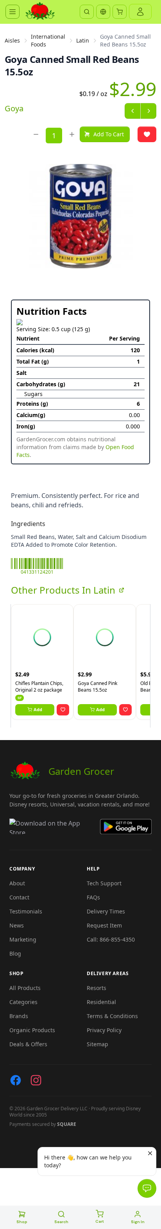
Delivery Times (106, 911)
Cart (99, 1221)
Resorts (96, 988)
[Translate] (103, 12)
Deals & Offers (28, 1044)
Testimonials (25, 911)
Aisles (12, 40)
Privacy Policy (104, 1030)
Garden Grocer (81, 771)
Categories (23, 1002)
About (17, 883)
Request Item (104, 925)
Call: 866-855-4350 (111, 939)
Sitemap (97, 1044)
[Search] (87, 12)
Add (38, 709)
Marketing (22, 939)
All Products (25, 988)
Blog (15, 953)
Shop (21, 1221)
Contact (19, 897)
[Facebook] (15, 1080)
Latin (82, 40)
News (16, 925)
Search (61, 1221)
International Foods (48, 40)
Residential (101, 1002)
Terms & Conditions (112, 1016)
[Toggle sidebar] (12, 12)
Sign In (138, 1221)
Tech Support (104, 883)
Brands (18, 1016)
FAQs (93, 897)
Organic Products (32, 1030)
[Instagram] (36, 1080)
